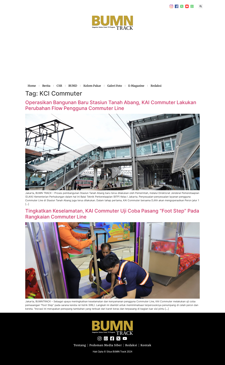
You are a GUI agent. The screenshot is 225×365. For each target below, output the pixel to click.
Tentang (80, 345)
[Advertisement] (94, 60)
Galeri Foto (114, 85)
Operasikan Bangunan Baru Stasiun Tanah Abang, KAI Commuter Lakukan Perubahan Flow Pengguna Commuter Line (110, 105)
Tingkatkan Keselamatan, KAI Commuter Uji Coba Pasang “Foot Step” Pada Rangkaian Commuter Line (112, 214)
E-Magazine (136, 85)
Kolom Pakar (92, 85)
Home (32, 85)
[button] (201, 6)
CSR (59, 85)
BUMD (72, 85)
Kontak (146, 345)
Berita (46, 85)
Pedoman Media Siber (105, 345)
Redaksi (156, 85)
